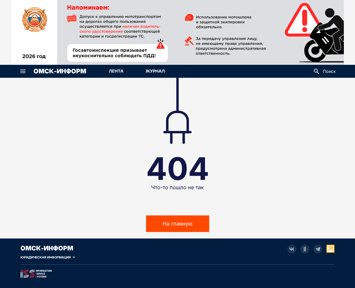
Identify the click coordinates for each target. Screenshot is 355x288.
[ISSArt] (177, 273)
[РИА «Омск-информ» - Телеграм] (317, 249)
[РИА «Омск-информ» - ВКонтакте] (291, 249)
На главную (178, 224)
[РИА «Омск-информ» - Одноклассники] (304, 249)
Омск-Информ (60, 71)
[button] (22, 71)
